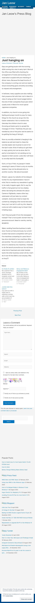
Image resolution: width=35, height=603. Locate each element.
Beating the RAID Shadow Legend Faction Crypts (15, 512)
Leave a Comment (7, 63)
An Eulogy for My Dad (8, 510)
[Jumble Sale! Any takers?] (9, 294)
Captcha (5, 388)
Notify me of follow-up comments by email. (17, 393)
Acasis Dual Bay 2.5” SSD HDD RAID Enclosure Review (17, 517)
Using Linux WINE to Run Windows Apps (13, 482)
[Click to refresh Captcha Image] (12, 380)
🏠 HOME (5, 6)
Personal (15, 63)
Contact (5, 8)
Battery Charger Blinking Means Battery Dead (14, 469)
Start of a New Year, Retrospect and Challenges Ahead (17, 537)
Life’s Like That (6, 507)
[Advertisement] (17, 36)
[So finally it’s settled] (9, 275)
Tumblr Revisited (6, 535)
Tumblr (28, 6)
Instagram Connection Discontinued (12, 542)
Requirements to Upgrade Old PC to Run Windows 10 (17, 522)
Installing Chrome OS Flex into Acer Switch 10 (15, 495)
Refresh (5, 383)
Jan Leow (8, 3)
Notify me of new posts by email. (14, 398)
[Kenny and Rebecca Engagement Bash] (24, 276)
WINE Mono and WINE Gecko (10, 479)
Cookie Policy (9, 595)
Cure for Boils (6, 467)
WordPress (13, 6)
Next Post (18, 315)
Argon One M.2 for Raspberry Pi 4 (11, 492)
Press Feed (11, 475)
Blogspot (21, 6)
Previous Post (18, 310)
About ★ (12, 8)
